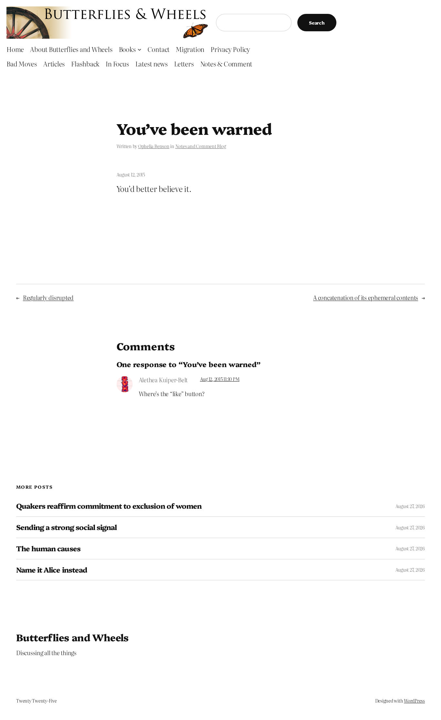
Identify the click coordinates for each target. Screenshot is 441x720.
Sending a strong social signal (66, 527)
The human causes (48, 549)
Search (317, 22)
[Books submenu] (139, 49)
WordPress (414, 700)
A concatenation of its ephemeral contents (365, 297)
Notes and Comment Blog (200, 146)
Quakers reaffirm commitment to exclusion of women (108, 506)
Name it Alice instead (51, 570)
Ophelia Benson (153, 146)
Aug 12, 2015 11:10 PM (220, 379)
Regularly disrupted (48, 297)
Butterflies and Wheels (72, 637)
